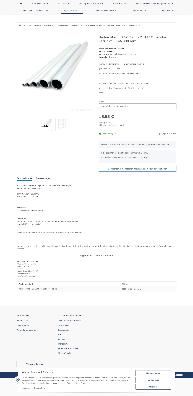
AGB (59, 334)
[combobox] (137, 106)
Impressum (27, 388)
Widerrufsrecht (64, 353)
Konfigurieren (153, 380)
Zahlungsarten (23, 325)
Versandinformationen (26, 330)
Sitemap (61, 339)
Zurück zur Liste (24, 25)
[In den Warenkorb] (19, 34)
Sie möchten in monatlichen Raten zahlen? (137, 169)
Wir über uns (22, 320)
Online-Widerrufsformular (69, 320)
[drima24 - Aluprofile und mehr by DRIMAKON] (21, 3)
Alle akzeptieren (153, 373)
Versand (120, 125)
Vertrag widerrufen (34, 364)
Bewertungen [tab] (43, 178)
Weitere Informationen (157, 169)
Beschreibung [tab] (24, 178)
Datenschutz (39, 388)
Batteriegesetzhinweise (68, 348)
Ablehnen (153, 387)
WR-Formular (63, 325)
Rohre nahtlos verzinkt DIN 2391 (122, 54)
